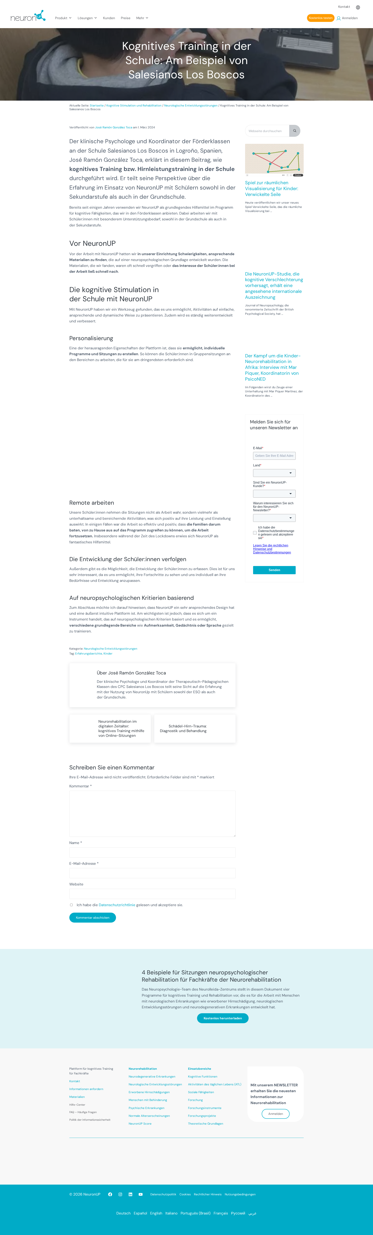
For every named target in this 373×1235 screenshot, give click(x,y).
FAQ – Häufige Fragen (83, 1112)
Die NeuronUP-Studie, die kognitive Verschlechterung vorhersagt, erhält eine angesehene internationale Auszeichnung (274, 285)
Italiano (171, 1213)
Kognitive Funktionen (202, 1077)
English (156, 1213)
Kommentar (80, 786)
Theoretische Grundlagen (205, 1124)
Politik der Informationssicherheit (89, 1119)
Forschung (195, 1100)
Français (221, 1213)
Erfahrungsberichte (88, 654)
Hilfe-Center (77, 1104)
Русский (238, 1213)
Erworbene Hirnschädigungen (149, 1092)
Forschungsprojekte (202, 1116)
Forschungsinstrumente (204, 1108)
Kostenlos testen (321, 18)
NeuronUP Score (140, 1124)
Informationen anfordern (86, 1089)
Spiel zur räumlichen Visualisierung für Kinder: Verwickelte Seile (271, 188)
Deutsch (123, 1213)
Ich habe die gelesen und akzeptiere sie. (130, 904)
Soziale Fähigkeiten (201, 1092)
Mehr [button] (140, 18)
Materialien (77, 1097)
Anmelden (350, 18)
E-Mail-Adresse (84, 863)
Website (76, 884)
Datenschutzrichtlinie (117, 904)
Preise (125, 18)
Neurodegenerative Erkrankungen (152, 1077)
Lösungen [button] (85, 18)
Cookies (185, 1194)
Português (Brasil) (196, 1213)
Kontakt (344, 6)
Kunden (109, 18)
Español (140, 1213)
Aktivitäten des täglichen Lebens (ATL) (214, 1084)
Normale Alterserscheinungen (149, 1116)
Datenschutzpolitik (163, 1194)
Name (75, 842)
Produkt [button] (61, 18)
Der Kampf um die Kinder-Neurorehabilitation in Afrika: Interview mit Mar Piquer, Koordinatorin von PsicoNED (273, 367)
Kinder (108, 654)
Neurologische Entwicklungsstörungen (110, 649)
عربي (252, 1213)
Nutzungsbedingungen (240, 1194)
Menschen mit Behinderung (148, 1100)
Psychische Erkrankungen (146, 1108)
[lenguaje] (358, 7)
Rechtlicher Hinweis (208, 1194)
